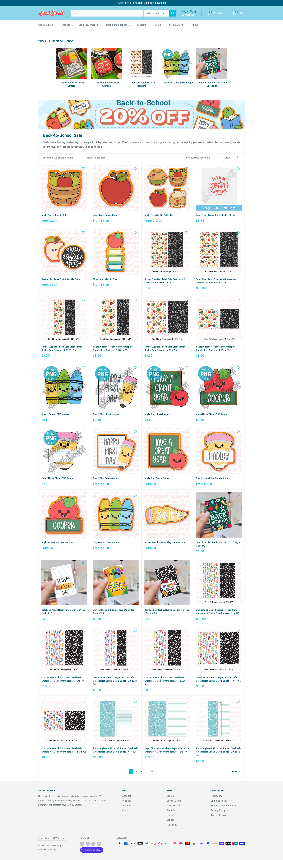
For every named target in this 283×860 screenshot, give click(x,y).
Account (126, 796)
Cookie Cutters (45, 24)
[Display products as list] (238, 157)
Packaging (141, 24)
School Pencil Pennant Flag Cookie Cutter (164, 542)
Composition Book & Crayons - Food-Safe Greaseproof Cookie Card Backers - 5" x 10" (62, 679)
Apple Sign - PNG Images (157, 414)
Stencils (66, 24)
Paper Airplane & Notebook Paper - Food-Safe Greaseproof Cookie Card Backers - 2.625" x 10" (218, 752)
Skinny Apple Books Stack (106, 279)
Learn (158, 24)
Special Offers (174, 800)
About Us (127, 805)
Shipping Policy (219, 800)
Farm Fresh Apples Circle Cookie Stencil (216, 215)
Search (170, 796)
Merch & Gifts (176, 24)
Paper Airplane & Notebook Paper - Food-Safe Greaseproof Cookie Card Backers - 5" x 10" (166, 750)
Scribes (170, 819)
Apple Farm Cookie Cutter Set (158, 215)
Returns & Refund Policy (223, 805)
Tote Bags (172, 824)
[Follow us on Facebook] (82, 844)
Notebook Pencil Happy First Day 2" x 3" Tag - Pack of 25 (64, 612)
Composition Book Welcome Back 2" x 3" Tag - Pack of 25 (166, 612)
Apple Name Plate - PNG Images (212, 414)
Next (234, 771)
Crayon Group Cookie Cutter (106, 542)
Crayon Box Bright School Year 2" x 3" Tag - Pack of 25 (114, 612)
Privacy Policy (218, 810)
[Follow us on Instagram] (88, 844)
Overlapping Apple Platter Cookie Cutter (61, 279)
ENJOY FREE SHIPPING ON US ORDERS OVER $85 (142, 3)
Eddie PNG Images (88, 24)
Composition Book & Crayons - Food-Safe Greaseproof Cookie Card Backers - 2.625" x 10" (115, 681)
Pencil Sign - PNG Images (106, 414)
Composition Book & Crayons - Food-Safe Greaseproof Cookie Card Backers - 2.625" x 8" (166, 681)
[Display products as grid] (234, 157)
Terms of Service (219, 815)
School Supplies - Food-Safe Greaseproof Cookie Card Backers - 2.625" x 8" (113, 348)
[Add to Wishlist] (83, 168)
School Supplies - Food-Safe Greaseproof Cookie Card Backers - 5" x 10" (216, 281)
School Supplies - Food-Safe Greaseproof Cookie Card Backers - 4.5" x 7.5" (164, 348)
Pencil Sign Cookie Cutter (105, 478)
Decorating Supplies (116, 24)
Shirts (170, 815)
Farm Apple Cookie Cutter (105, 215)
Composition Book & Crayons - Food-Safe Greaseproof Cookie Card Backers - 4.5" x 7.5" (219, 679)
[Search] (172, 13)
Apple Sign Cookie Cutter (156, 478)
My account (188, 14)
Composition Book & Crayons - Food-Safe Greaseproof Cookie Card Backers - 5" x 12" (217, 612)
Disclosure (216, 796)
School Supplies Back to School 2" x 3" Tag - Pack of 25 (218, 544)
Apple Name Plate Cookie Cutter (57, 542)
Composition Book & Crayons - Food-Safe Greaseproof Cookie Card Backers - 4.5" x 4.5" (64, 750)
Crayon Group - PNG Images (55, 414)
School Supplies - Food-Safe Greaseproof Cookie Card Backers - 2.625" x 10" (61, 348)
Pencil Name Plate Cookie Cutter (212, 478)
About (195, 24)
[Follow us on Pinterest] (93, 844)
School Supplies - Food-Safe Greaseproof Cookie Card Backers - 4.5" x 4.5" (216, 348)
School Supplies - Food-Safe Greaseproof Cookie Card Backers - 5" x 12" (164, 281)
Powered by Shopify (47, 849)
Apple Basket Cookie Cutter (55, 215)
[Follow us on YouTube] (99, 844)
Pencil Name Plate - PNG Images (57, 478)
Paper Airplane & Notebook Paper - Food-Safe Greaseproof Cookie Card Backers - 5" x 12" (115, 750)
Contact (126, 810)
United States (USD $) (50, 838)
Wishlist (126, 800)
